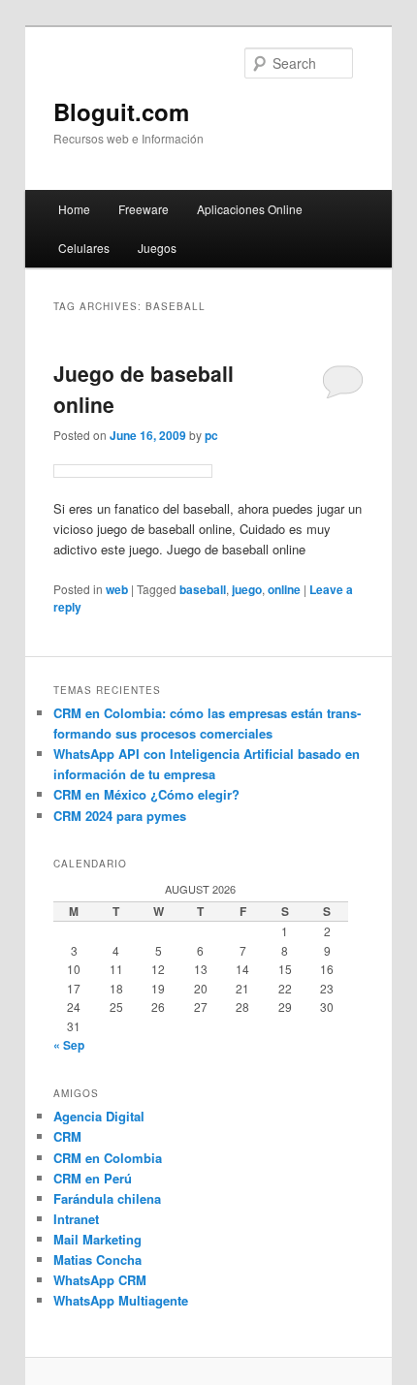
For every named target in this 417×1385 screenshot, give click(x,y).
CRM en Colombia (107, 1158)
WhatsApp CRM (99, 1280)
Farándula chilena (107, 1198)
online (284, 589)
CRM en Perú (92, 1178)
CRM (67, 1136)
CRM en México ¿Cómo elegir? (146, 794)
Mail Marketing (97, 1239)
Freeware (143, 209)
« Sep (68, 1045)
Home (74, 209)
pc (211, 435)
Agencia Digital (98, 1116)
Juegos (157, 247)
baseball (202, 589)
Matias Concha (97, 1259)
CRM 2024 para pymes (119, 815)
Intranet (76, 1219)
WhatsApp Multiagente (120, 1300)
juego (247, 589)
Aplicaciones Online (250, 209)
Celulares (84, 247)
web (117, 589)
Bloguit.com (121, 111)
